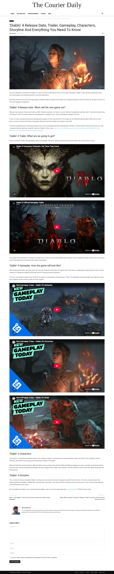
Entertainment (33, 13)
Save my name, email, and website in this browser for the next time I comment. (34, 557)
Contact (87, 572)
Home (10, 18)
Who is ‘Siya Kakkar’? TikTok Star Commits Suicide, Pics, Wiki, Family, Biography (29, 498)
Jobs (49, 13)
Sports (43, 13)
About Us (82, 572)
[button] (102, 14)
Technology (21, 13)
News (12, 13)
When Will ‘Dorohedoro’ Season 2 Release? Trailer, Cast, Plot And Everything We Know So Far (82, 498)
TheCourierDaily (72, 489)
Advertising (102, 572)
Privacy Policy (94, 572)
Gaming (16, 18)
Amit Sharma (12, 33)
